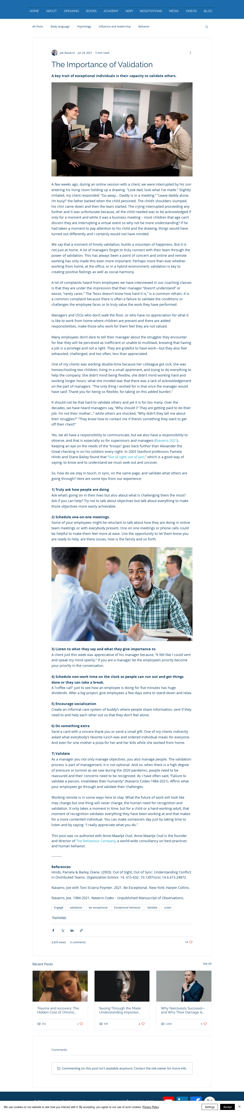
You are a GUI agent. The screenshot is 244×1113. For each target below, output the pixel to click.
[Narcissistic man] (183, 986)
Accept (227, 1107)
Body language (60, 26)
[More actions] (190, 52)
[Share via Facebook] (53, 930)
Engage (58, 907)
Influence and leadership (115, 26)
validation (76, 907)
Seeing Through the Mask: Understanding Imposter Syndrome (120, 1010)
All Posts (37, 26)
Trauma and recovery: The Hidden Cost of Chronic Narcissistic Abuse (58, 1010)
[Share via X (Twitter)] (62, 930)
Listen (168, 907)
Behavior (144, 26)
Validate (152, 907)
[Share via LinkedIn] (72, 930)
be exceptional (98, 907)
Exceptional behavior (127, 907)
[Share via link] (81, 930)
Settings (210, 1107)
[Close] (239, 1107)
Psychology (84, 26)
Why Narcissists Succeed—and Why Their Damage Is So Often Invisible (183, 1010)
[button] (207, 26)
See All (207, 963)
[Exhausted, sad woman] (60, 986)
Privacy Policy (150, 1107)
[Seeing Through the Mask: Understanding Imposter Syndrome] (122, 986)
